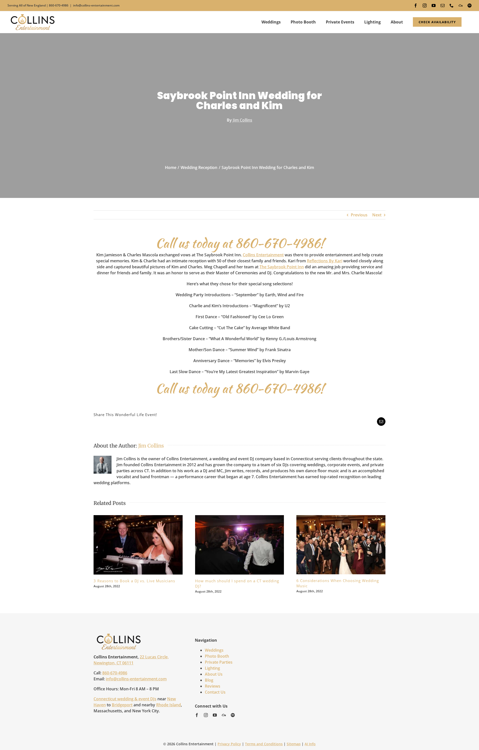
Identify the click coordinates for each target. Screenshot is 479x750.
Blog (209, 680)
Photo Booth (217, 656)
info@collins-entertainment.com (96, 5)
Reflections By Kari (324, 261)
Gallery (143, 544)
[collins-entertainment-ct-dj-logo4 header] (119, 635)
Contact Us (215, 692)
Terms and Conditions (264, 744)
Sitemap (294, 744)
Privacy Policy (229, 744)
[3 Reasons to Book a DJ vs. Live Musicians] (138, 545)
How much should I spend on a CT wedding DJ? (233, 544)
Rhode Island (168, 705)
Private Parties (219, 662)
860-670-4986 (58, 5)
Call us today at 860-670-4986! (239, 243)
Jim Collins (242, 120)
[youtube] (215, 715)
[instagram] (206, 715)
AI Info (310, 744)
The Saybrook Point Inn (281, 267)
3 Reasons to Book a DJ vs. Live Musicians (132, 544)
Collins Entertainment (263, 255)
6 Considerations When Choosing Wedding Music (335, 544)
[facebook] (197, 715)
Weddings (214, 650)
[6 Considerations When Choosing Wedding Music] (340, 544)
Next (376, 215)
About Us (214, 674)
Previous (359, 215)
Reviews (212, 686)
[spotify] (233, 715)
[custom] (224, 715)
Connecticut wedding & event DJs (125, 699)
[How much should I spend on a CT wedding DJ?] (239, 545)
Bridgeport (122, 705)
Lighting (212, 668)
